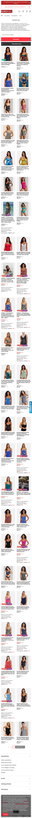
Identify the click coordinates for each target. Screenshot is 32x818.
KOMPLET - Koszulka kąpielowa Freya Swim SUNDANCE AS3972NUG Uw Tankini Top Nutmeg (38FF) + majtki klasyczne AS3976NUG (23, 281)
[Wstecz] (2, 15)
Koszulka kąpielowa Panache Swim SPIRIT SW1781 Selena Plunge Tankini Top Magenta (23, 193)
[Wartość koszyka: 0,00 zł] (27, 11)
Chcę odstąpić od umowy (7, 767)
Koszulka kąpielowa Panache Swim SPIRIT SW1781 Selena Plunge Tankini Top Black (7, 193)
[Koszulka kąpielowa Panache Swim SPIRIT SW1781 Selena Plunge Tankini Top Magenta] (24, 184)
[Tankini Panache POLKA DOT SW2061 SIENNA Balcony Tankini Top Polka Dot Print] (8, 106)
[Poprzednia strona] (8, 747)
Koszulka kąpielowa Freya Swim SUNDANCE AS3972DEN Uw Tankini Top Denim (23, 639)
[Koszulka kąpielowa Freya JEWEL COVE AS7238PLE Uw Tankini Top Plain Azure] (24, 516)
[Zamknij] (29, 2)
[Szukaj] (19, 11)
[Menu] (30, 11)
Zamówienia (5, 756)
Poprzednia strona (16, 43)
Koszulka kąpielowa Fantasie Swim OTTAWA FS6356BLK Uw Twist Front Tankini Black (7, 738)
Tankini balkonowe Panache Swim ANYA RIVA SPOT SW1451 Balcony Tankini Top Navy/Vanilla (8, 583)
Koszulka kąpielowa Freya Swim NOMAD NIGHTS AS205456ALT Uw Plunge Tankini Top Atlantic (8, 407)
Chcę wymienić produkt (7, 770)
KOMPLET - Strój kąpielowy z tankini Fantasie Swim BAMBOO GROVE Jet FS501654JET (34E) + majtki (24, 315)
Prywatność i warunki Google (21, 803)
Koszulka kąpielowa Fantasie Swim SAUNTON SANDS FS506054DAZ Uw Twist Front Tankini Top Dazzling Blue (7, 168)
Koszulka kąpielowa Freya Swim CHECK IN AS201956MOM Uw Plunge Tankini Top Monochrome (23, 583)
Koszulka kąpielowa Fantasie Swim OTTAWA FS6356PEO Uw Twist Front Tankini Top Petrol (7, 493)
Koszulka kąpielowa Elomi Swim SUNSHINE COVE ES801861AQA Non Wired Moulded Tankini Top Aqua (24, 382)
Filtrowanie (16, 39)
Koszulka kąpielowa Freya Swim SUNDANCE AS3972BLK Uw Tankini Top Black (23, 349)
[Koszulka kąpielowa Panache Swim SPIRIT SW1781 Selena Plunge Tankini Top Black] (8, 184)
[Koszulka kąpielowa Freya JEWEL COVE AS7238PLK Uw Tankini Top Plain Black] (8, 541)
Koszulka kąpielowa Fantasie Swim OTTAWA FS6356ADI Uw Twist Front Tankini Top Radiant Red (7, 254)
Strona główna (7, 15)
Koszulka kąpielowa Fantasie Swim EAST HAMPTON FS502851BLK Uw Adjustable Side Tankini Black (23, 434)
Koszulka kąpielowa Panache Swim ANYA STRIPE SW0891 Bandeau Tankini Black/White (23, 738)
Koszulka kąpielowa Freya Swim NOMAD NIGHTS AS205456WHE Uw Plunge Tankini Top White (23, 253)
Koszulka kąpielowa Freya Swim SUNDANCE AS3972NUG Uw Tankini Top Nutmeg (8, 525)
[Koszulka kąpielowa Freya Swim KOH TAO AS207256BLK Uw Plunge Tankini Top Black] (8, 132)
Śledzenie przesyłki (6, 762)
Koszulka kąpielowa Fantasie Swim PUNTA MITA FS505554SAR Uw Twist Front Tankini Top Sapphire (7, 90)
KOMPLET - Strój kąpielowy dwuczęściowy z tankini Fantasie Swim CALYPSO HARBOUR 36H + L (23, 493)
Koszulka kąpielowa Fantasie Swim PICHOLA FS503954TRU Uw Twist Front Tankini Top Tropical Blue (7, 382)
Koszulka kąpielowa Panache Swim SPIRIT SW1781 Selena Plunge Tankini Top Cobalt (23, 89)
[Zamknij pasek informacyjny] (29, 7)
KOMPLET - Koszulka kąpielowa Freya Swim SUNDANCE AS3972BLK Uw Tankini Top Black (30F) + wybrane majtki (8, 280)
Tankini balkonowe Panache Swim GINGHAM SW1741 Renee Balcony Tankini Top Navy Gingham (23, 408)
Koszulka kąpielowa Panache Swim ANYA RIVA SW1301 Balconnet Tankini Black (23, 672)
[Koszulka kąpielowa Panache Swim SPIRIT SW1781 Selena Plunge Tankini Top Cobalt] (24, 80)
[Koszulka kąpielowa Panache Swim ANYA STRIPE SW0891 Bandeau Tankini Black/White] (24, 729)
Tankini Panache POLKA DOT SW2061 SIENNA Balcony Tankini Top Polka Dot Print (8, 115)
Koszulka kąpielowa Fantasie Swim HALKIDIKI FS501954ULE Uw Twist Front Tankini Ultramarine (23, 460)
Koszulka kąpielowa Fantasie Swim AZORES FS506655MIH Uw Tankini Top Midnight (8, 63)
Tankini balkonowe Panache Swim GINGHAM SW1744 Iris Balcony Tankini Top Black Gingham (23, 142)
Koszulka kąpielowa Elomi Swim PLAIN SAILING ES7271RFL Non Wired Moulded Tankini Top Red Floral (8, 673)
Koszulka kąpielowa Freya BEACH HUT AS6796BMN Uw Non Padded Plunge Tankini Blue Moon (8, 705)
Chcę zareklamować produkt (8, 765)
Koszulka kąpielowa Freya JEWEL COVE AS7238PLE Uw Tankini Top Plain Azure (23, 525)
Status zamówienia (6, 760)
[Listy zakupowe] (23, 11)
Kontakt (3, 772)
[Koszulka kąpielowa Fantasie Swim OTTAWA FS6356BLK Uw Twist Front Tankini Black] (8, 729)
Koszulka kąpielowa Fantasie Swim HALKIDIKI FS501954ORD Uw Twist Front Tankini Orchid (8, 608)
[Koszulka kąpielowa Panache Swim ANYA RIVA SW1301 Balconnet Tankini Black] (24, 663)
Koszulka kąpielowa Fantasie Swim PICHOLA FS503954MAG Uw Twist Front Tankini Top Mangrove (23, 64)
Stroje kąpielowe (14, 15)
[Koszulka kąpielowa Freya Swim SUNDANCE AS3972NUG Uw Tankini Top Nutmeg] (8, 516)
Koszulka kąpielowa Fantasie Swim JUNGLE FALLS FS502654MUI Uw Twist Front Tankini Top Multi (7, 349)
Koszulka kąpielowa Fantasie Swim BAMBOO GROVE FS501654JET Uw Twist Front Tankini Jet (7, 639)
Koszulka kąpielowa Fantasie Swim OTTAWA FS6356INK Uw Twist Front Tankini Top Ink (23, 608)
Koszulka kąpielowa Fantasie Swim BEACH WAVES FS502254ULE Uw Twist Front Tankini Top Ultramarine (7, 460)
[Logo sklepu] (6, 11)
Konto (3, 778)
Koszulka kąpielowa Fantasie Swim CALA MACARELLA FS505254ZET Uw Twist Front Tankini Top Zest (23, 168)
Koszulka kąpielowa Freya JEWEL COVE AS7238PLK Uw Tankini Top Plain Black (7, 550)
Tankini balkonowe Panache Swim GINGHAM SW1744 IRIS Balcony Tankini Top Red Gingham (23, 116)
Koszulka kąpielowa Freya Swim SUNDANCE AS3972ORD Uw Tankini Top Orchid (23, 550)
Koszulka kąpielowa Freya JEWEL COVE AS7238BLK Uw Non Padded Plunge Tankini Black (24, 705)
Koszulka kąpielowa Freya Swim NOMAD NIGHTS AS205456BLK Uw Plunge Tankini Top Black (8, 433)
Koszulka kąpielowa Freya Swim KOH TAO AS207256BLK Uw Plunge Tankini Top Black (8, 141)
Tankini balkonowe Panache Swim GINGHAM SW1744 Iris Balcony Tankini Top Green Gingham (23, 219)
